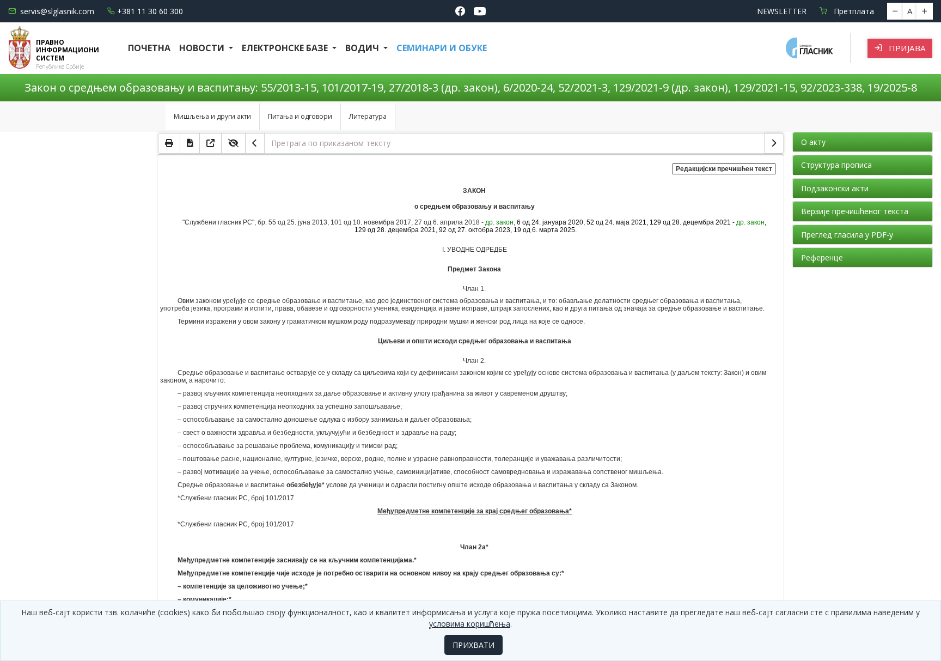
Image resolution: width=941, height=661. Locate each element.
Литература (368, 116)
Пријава (906, 48)
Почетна (149, 48)
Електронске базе (286, 48)
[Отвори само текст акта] (211, 143)
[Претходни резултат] (255, 143)
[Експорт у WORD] (190, 143)
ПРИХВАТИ (473, 645)
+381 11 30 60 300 (150, 11)
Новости (203, 48)
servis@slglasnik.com (57, 11)
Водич (363, 48)
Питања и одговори (300, 116)
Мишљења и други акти (212, 116)
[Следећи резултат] (774, 143)
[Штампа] (169, 143)
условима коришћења (469, 623)
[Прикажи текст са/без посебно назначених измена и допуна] (234, 143)
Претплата (853, 11)
